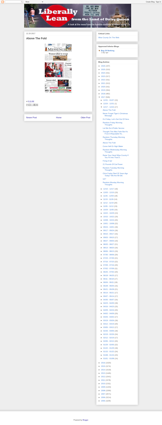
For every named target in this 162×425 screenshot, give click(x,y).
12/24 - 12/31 (109, 104)
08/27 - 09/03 (109, 241)
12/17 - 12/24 (109, 107)
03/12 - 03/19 (109, 324)
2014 (103, 370)
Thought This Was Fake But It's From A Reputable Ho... (115, 133)
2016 (103, 363)
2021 (103, 83)
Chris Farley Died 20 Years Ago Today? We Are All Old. (115, 174)
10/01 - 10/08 (109, 223)
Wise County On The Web (108, 38)
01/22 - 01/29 (109, 348)
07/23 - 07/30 (109, 258)
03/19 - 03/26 (109, 320)
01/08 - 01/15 (109, 355)
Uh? (104, 179)
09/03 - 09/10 (109, 237)
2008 (103, 391)
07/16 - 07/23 (109, 262)
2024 (103, 73)
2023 (103, 76)
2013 (103, 373)
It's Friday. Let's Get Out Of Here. (116, 119)
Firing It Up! (107, 161)
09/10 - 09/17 (109, 234)
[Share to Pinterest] (37, 105)
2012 (103, 377)
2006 (103, 397)
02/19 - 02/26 (109, 334)
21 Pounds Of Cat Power (113, 164)
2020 (103, 87)
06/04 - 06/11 (108, 282)
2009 (103, 387)
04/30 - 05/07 (109, 300)
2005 (103, 401)
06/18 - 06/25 (109, 275)
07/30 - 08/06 (109, 255)
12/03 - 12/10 (109, 192)
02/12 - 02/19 (109, 338)
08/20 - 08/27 (109, 244)
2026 (103, 66)
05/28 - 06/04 (109, 286)
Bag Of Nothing (107, 51)
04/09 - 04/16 (109, 310)
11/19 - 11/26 (108, 199)
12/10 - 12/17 (109, 189)
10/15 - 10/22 (109, 217)
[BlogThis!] (29, 105)
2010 (103, 384)
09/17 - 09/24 (109, 230)
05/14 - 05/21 (109, 293)
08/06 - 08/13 (109, 251)
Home (59, 117)
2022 (103, 80)
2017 (103, 97)
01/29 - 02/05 (109, 345)
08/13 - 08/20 (109, 248)
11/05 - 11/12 (108, 206)
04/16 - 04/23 (109, 306)
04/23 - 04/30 (109, 303)
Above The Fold (36, 38)
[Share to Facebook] (34, 105)
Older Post (85, 117)
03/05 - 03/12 (109, 327)
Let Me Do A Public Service (113, 128)
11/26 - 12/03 (108, 196)
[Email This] (27, 105)
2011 (103, 380)
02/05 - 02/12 (109, 341)
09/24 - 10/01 (109, 227)
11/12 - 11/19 (108, 203)
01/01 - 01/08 (109, 358)
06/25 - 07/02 (109, 272)
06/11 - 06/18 (108, 279)
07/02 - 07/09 (109, 268)
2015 (103, 366)
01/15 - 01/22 (109, 351)
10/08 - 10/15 (109, 220)
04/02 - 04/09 (109, 313)
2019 (103, 90)
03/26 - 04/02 (109, 317)
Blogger (85, 420)
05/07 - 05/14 (109, 296)
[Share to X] (32, 105)
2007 (103, 394)
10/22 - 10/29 (109, 213)
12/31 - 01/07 (109, 100)
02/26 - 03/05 (109, 331)
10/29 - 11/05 (108, 210)
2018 (103, 94)
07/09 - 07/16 (109, 265)
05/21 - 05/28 (109, 289)
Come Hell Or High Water (113, 146)
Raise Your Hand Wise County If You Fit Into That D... (115, 156)
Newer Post (31, 117)
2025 (103, 69)
